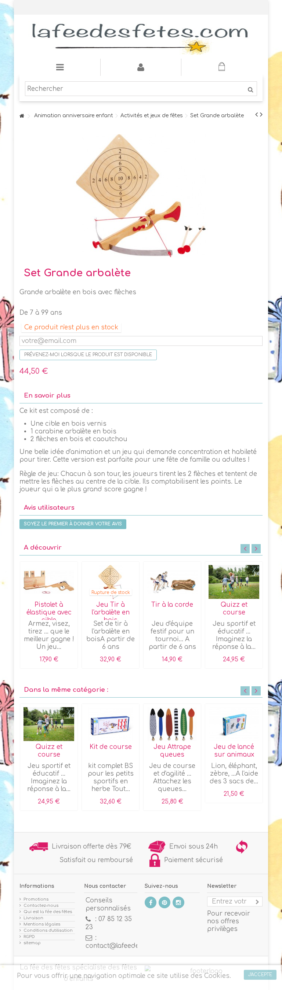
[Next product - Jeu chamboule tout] (261, 114)
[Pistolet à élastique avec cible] (49, 582)
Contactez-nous (41, 905)
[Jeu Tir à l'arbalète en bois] (110, 582)
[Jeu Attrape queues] (172, 724)
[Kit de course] (110, 724)
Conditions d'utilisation (48, 930)
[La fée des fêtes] (140, 36)
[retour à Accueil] (21, 116)
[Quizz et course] (234, 582)
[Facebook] (150, 902)
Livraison (33, 918)
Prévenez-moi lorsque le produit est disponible (88, 354)
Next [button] (256, 548)
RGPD (29, 937)
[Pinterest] (164, 902)
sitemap (32, 943)
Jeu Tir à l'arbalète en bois (111, 612)
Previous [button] (245, 548)
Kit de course (111, 746)
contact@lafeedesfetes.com (129, 945)
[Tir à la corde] (172, 582)
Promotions (36, 899)
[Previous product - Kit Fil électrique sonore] (256, 114)
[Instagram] (178, 902)
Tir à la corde (172, 604)
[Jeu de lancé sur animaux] (234, 724)
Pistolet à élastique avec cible (49, 612)
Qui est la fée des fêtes (48, 912)
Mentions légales (42, 924)
